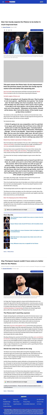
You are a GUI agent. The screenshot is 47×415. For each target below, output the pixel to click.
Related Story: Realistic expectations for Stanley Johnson (17, 139)
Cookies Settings (7, 406)
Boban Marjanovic (30, 146)
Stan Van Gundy (7, 91)
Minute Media (9, 409)
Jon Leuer (6, 146)
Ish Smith (11, 144)
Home (5, 251)
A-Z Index (39, 404)
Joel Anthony (23, 150)
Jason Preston (6, 27)
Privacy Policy (26, 401)
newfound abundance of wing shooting (13, 308)
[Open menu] (3, 2)
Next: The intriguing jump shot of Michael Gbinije (15, 197)
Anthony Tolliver (14, 150)
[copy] (11, 30)
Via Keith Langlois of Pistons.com (12, 96)
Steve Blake (6, 150)
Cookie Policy (6, 404)
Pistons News (11, 251)
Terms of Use (40, 401)
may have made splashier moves (18, 325)
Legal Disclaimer (17, 404)
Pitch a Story (16, 401)
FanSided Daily (6, 401)
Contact (25, 399)
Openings (15, 399)
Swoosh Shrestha (7, 268)
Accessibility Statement (29, 404)
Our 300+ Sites (40, 399)
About (4, 399)
